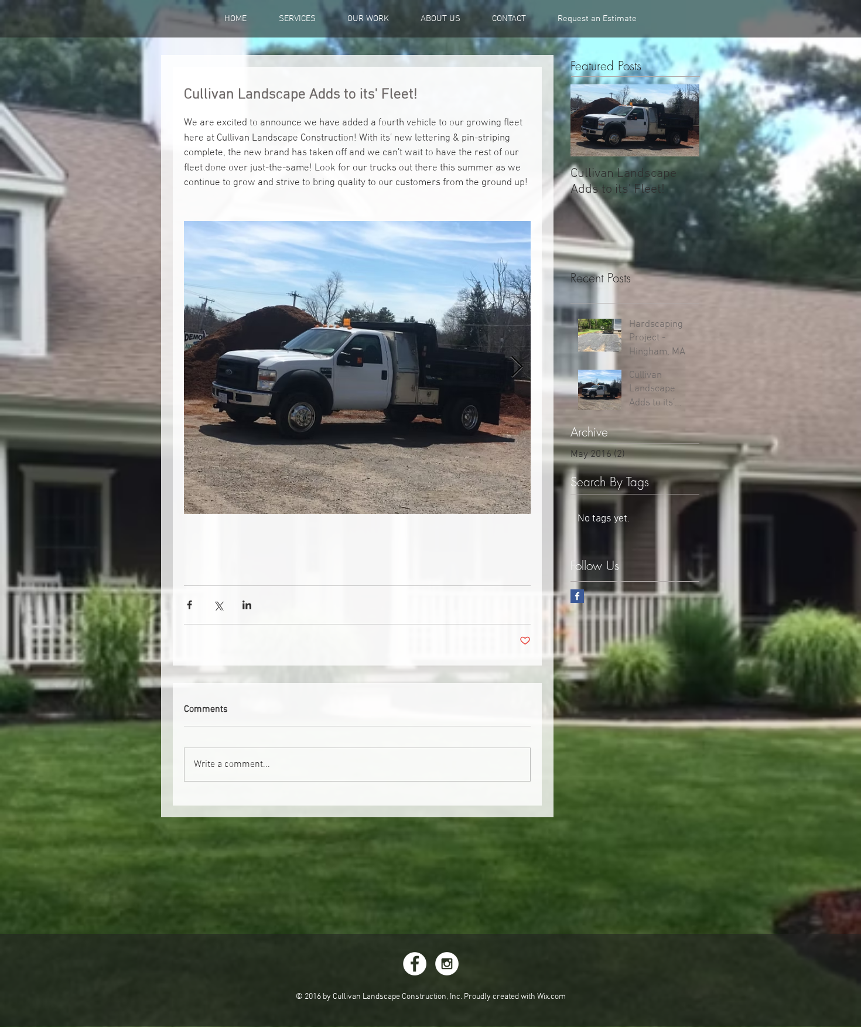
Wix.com (551, 997)
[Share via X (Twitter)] (218, 604)
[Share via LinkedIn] (246, 604)
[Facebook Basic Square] (577, 596)
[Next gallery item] (517, 367)
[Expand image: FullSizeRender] (357, 367)
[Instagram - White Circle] (447, 963)
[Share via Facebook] (189, 604)
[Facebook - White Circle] (414, 963)
